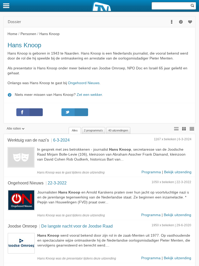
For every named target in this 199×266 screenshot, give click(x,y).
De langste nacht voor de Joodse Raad (77, 226)
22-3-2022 (57, 183)
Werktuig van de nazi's (28, 140)
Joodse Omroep (22, 226)
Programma (151, 172)
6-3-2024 (61, 140)
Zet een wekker (89, 95)
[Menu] (6, 6)
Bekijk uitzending (177, 172)
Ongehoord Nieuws (84, 83)
